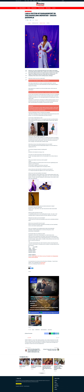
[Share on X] (27, 20)
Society (30, 11)
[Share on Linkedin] (30, 20)
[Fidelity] (35, 320)
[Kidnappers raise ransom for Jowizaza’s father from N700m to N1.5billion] (36, 361)
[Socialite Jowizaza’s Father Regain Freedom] (24, 361)
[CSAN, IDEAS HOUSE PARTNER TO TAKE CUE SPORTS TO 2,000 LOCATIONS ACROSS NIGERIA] (59, 361)
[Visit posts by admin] (26, 23)
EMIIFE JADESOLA (37, 329)
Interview (26, 11)
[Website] (58, 337)
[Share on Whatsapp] (28, 20)
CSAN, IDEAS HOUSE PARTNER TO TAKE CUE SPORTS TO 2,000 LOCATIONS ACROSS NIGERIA (58, 367)
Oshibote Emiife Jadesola (44, 329)
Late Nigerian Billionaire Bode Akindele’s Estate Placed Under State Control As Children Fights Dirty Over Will (47, 367)
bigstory (33, 329)
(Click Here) (43, 262)
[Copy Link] (33, 20)
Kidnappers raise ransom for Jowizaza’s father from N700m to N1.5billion (36, 366)
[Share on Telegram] (32, 20)
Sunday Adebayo (50, 329)
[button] (62, 0)
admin (29, 337)
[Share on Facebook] (25, 20)
